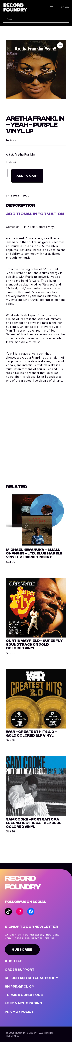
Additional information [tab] (35, 214)
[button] (60, 45)
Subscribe (22, 949)
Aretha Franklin (25, 154)
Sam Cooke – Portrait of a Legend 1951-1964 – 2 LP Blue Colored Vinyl (33, 823)
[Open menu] (51, 7)
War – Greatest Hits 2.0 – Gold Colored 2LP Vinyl (31, 733)
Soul (26, 195)
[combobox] (36, 19)
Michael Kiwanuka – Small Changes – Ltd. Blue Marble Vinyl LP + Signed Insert (34, 553)
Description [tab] (20, 205)
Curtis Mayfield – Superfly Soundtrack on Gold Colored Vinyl (34, 644)
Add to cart (27, 175)
